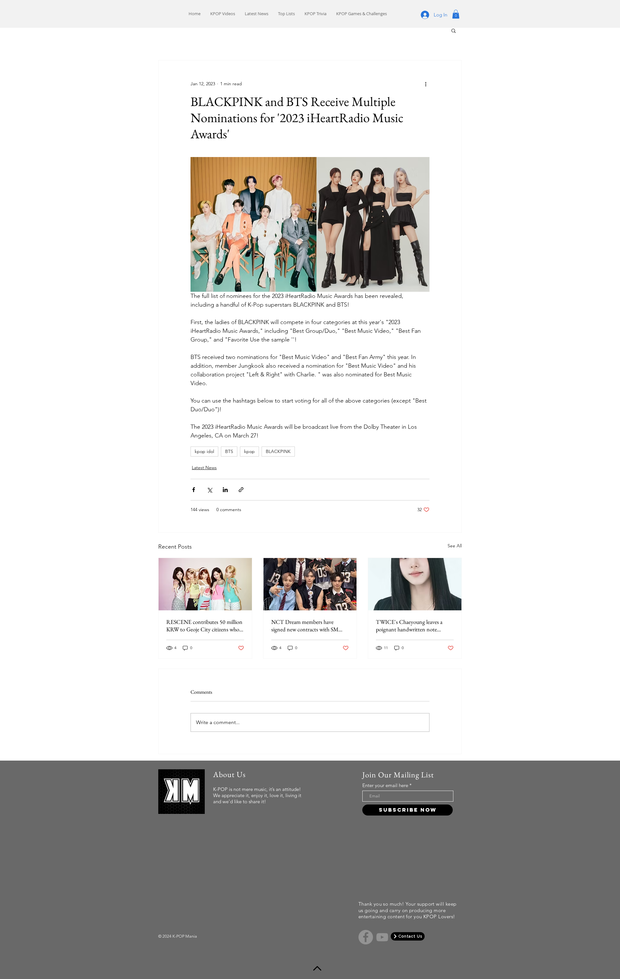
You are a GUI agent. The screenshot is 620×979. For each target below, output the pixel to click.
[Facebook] (365, 936)
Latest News (204, 467)
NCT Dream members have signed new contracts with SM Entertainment (304, 625)
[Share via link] (241, 490)
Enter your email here (385, 785)
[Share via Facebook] (194, 490)
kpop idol (204, 451)
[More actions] (425, 84)
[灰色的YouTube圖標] (382, 936)
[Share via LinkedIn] (225, 490)
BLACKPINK (278, 451)
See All (455, 546)
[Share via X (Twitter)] (209, 490)
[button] (456, 14)
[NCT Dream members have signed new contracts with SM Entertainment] (310, 584)
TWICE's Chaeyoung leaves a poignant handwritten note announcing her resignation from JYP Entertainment (413, 625)
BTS (229, 451)
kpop (249, 451)
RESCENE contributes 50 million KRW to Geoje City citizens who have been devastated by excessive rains (204, 625)
